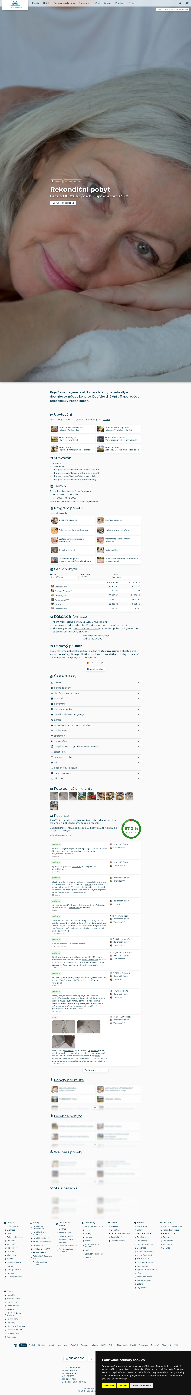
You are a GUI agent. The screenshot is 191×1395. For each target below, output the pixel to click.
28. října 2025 (57, 1011)
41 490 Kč (113, 586)
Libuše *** (59, 604)
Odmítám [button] (123, 1385)
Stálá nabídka (74, 181)
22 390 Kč (113, 604)
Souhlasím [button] (109, 1385)
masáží (88, 884)
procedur (76, 867)
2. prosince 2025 (58, 934)
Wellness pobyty (68, 1152)
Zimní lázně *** (61, 600)
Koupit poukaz (95, 669)
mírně (73, 962)
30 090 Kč (113, 595)
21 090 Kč (136, 608)
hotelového (74, 908)
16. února (55, 910)
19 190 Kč (136, 599)
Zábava (107, 3)
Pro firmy (119, 3)
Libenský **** (60, 596)
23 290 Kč (113, 599)
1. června (55, 856)
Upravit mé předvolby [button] (141, 1385)
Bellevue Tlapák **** (63, 591)
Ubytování (93, 1051)
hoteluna (70, 882)
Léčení (96, 3)
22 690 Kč (135, 591)
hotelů (106, 419)
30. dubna (56, 895)
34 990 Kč (135, 586)
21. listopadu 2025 (59, 946)
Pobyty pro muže (69, 1080)
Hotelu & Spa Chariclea (86, 628)
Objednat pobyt (65, 203)
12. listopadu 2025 (59, 985)
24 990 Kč (135, 595)
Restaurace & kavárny (64, 3)
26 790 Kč (113, 591)
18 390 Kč (136, 604)
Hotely (46, 3)
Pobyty (35, 3)
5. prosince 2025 (58, 1064)
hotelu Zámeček (90, 960)
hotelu (58, 892)
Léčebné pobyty (68, 1116)
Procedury (84, 3)
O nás (131, 3)
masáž (76, 887)
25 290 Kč (113, 608)
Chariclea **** (60, 587)
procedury (68, 957)
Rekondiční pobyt (121, 844)
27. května (56, 872)
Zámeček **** (60, 609)
